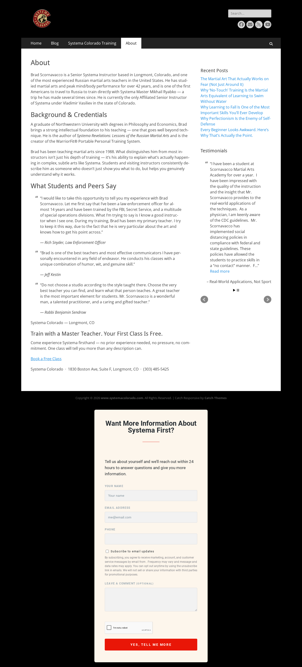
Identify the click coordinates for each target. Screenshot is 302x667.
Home (36, 43)
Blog (55, 43)
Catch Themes (215, 398)
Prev (204, 299)
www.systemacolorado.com (122, 398)
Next (267, 299)
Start (234, 290)
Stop (238, 290)
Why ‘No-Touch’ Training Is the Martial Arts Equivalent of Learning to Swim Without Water (234, 96)
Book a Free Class (46, 358)
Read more (220, 271)
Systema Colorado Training (92, 43)
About (131, 43)
